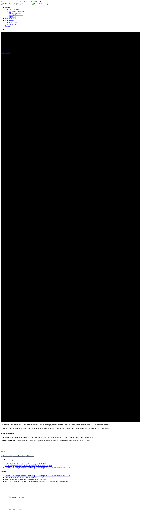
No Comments (5, 53)
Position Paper (17, 456)
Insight (33, 51)
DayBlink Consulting (7, 456)
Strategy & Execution (28, 456)
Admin (5, 51)
